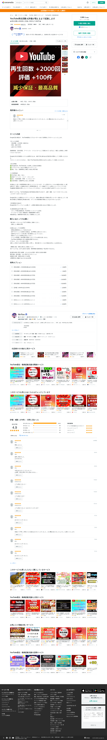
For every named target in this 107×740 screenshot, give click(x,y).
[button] (84, 52)
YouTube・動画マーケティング (36, 15)
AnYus (21, 314)
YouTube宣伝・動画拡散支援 (51, 15)
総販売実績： (26, 28)
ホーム (11, 15)
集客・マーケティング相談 (21, 15)
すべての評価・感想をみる (61, 111)
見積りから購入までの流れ (85, 37)
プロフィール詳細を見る (88, 313)
